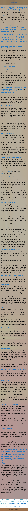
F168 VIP (10, 171)
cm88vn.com (15, 451)
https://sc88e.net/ (11, 503)
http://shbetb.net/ (5, 92)
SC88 (4, 120)
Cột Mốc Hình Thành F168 (8, 36)
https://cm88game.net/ (6, 458)
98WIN (14, 2)
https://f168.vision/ (7, 26)
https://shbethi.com (21, 505)
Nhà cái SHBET (4, 89)
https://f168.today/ (17, 87)
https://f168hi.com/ (7, 87)
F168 (19, 26)
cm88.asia (3, 453)
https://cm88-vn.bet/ (6, 454)
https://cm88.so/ (22, 453)
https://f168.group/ (19, 36)
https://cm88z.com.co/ (18, 458)
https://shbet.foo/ (22, 29)
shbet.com (21, 89)
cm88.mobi (22, 451)
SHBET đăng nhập (13, 89)
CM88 (8, 453)
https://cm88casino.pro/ (18, 454)
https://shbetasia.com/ (18, 91)
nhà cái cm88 (11, 449)
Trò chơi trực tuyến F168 (14, 38)
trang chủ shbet (5, 31)
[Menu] (2, 2)
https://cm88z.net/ (17, 456)
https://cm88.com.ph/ (6, 460)
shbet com (3, 91)
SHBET (23, 26)
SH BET (11, 31)
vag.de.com (8, 170)
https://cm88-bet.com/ (6, 456)
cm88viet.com (8, 451)
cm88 (15, 453)
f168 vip (6, 38)
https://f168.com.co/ (17, 39)
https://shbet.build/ (11, 507)
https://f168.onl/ (5, 41)
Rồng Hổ (15, 26)
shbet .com (9, 91)
